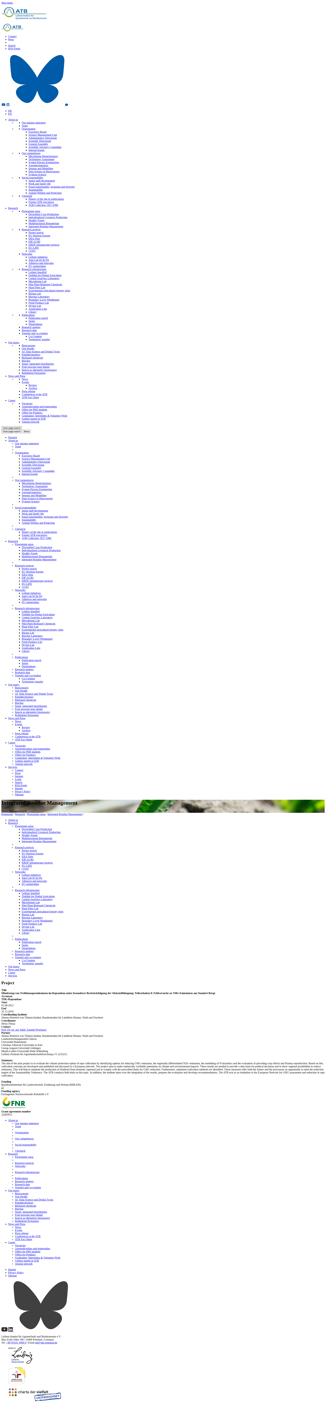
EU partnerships (37, 266)
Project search (36, 232)
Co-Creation (35, 336)
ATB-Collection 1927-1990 (43, 205)
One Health (28, 348)
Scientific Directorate (40, 141)
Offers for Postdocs (32, 412)
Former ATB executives (41, 202)
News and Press (16, 376)
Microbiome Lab (38, 281)
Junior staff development (42, 180)
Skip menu (7, 2)
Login (18, 779)
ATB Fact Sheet (30, 397)
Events (25, 382)
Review (33, 385)
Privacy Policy (23, 791)
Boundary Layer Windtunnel (44, 299)
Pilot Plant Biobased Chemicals (45, 284)
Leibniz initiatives (38, 257)
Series (32, 321)
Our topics (13, 342)
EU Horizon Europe (39, 235)
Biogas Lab (35, 293)
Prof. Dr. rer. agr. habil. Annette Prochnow (24, 1029)
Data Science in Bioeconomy (44, 171)
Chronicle (27, 196)
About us (13, 119)
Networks (27, 254)
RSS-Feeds (14, 48)
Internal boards (36, 150)
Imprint (19, 788)
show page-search (12, 428)
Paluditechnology (31, 354)
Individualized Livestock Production (48, 217)
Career (11, 400)
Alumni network (30, 421)
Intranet (19, 776)
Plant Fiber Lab (37, 287)
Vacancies (27, 403)
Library (33, 311)
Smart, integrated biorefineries (38, 363)
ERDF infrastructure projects (44, 244)
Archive (33, 388)
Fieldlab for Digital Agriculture (45, 275)
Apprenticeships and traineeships (39, 406)
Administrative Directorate (43, 138)
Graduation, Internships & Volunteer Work (44, 415)
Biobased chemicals (32, 357)
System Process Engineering (44, 162)
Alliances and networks (41, 263)
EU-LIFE (34, 247)
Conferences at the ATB (34, 394)
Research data (29, 330)
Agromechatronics (38, 165)
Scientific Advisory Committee (45, 147)
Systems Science (37, 174)
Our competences (31, 153)
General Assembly (38, 144)
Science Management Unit (43, 134)
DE (10, 110)
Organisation (28, 128)
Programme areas (31, 211)
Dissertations (35, 324)
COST (32, 250)
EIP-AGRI (34, 241)
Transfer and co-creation (35, 333)
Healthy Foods (36, 220)
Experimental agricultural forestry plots (49, 290)
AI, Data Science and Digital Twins (41, 351)
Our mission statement (34, 122)
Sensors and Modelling (41, 168)
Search (11, 45)
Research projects (31, 229)
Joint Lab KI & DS (39, 260)
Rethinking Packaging (34, 373)
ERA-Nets (34, 238)
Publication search (38, 318)
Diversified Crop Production (44, 214)
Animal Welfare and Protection (45, 192)
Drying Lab (35, 305)
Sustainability (36, 189)
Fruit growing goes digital (35, 366)
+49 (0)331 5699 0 (16, 1342)
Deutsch (12, 437)
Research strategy (31, 327)
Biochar (26, 360)
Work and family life (40, 183)
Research (13, 208)
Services (12, 767)
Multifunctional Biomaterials (44, 223)
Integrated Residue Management (46, 226)
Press (11, 39)
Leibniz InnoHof (38, 272)
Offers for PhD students (34, 409)
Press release (28, 391)
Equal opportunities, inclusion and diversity (52, 186)
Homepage (7, 814)
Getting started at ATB (34, 418)
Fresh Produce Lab (39, 302)
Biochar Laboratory (39, 296)
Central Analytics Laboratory (44, 278)
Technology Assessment (41, 159)
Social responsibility (32, 177)
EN (10, 113)
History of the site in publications (46, 199)
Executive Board (38, 131)
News (25, 379)
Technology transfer (39, 339)
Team (25, 125)
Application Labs (38, 308)
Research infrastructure (34, 269)
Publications (28, 315)
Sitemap (19, 794)
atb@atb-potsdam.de (46, 1342)
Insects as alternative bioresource (39, 369)
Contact (12, 36)
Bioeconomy (28, 345)
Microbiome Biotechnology (43, 156)
